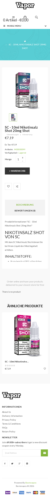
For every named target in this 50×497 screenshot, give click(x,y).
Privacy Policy (9, 420)
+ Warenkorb (17, 170)
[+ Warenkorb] (5, 315)
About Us (6, 412)
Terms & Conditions (11, 423)
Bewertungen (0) (25, 210)
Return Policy (8, 431)
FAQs (4, 427)
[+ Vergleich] (17, 186)
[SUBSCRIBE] (44, 452)
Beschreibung (25, 204)
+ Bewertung (27, 134)
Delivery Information (12, 416)
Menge (8, 159)
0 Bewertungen (13, 134)
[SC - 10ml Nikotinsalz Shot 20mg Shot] (13, 117)
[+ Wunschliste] (8, 186)
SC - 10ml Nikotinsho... (17, 361)
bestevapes (31, 482)
